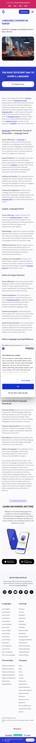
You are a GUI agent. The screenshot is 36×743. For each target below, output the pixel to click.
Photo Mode (22, 624)
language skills (7, 112)
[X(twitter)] (31, 592)
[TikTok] (10, 592)
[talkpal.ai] (3, 12)
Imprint (21, 712)
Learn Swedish (6, 630)
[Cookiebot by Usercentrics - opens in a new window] (25, 348)
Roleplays (22, 615)
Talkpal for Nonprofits (8, 675)
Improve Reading (24, 652)
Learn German (6, 621)
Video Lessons (23, 643)
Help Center (22, 681)
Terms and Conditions (25, 690)
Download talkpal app (19, 501)
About (20, 666)
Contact (21, 678)
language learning (20, 100)
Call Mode (22, 627)
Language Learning (16, 29)
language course (11, 121)
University (6, 130)
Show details (25, 380)
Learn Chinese (6, 640)
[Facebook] (21, 592)
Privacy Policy (23, 684)
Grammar (21, 609)
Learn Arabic (5, 636)
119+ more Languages (8, 655)
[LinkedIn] (26, 592)
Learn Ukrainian (7, 624)
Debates (21, 621)
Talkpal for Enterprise (8, 672)
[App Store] (9, 561)
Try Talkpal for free (18, 84)
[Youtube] (15, 592)
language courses (14, 117)
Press (20, 672)
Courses (21, 612)
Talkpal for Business (8, 669)
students (13, 123)
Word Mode (22, 633)
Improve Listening (24, 646)
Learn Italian (6, 618)
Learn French (6, 615)
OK (18, 386)
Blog (20, 669)
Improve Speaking (24, 649)
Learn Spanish (6, 612)
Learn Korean (6, 649)
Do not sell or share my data (18, 393)
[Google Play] (26, 561)
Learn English (6, 609)
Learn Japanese (6, 646)
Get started (24, 12)
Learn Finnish (6, 633)
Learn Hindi (5, 643)
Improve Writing (24, 655)
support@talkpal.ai (21, 585)
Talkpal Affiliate (6, 684)
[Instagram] (5, 592)
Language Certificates (25, 640)
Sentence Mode (23, 630)
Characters (22, 618)
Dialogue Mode (23, 636)
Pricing (21, 675)
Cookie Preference (24, 687)
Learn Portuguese (7, 652)
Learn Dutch (5, 627)
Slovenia (9, 32)
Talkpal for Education (8, 666)
